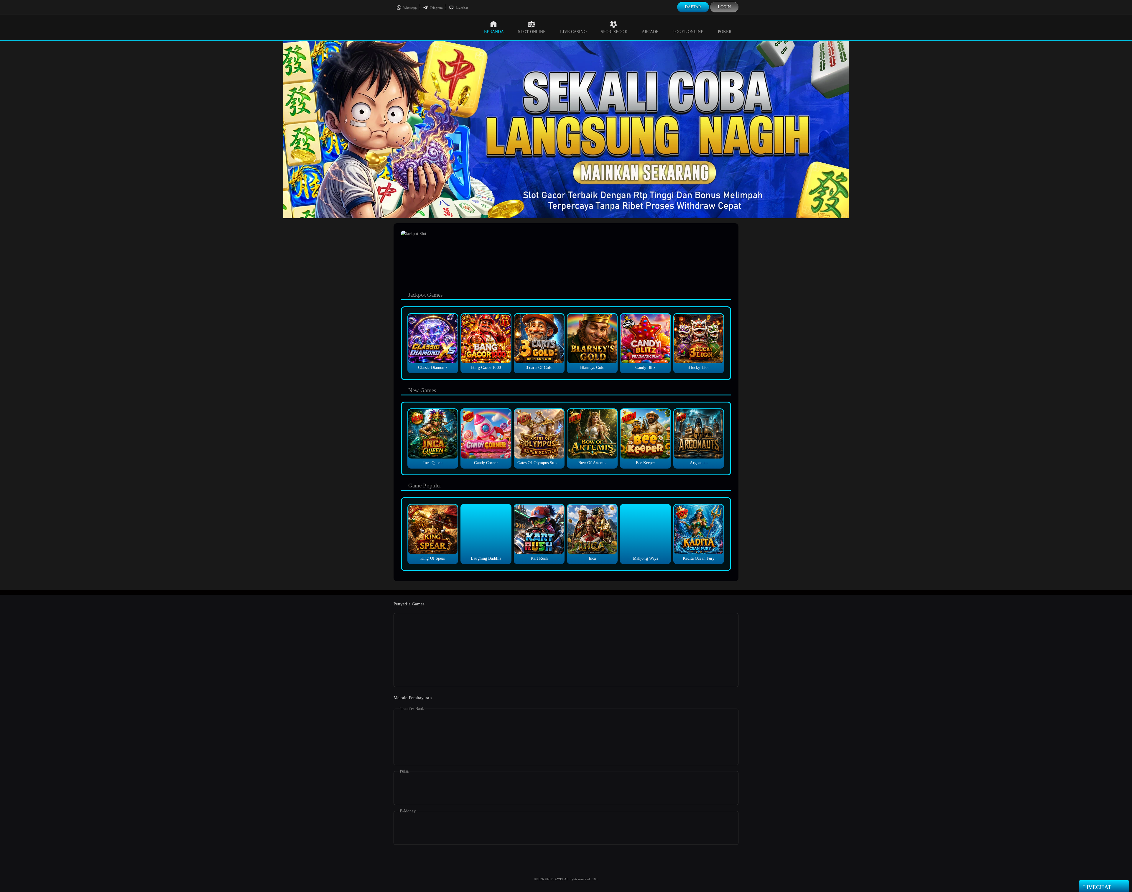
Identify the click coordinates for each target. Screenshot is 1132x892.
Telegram (436, 7)
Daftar (693, 7)
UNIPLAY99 (554, 879)
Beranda (494, 31)
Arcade (650, 31)
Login (724, 7)
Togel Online (688, 31)
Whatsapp (409, 7)
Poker (725, 31)
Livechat (461, 7)
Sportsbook (614, 31)
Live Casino (573, 31)
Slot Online (532, 31)
